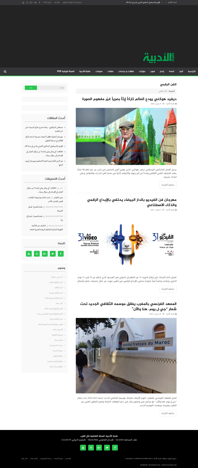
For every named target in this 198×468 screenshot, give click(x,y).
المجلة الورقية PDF (65, 71)
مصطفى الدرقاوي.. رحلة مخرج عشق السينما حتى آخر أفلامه (44, 129)
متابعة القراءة (168, 185)
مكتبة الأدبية (84, 71)
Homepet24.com (154, 465)
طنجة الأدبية (170, 104)
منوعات (99, 71)
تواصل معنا (58, 340)
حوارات (142, 71)
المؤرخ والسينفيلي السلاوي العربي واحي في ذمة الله (143, 2)
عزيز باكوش (58, 197)
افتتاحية (57, 2)
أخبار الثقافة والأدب (56, 282)
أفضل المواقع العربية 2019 (53, 309)
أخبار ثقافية (59, 287)
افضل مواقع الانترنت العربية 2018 (50, 324)
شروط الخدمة (58, 351)
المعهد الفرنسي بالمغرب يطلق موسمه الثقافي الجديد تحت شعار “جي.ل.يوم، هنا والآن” (128, 307)
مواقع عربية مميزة (56, 366)
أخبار (181, 71)
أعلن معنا (59, 303)
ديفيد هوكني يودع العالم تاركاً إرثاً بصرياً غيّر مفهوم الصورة (129, 99)
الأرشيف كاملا (58, 329)
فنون (152, 71)
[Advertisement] (99, 30)
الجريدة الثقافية (57, 335)
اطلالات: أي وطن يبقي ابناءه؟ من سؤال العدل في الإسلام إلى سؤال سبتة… (44, 153)
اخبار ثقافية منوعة (56, 319)
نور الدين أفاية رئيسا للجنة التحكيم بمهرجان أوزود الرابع (44, 163)
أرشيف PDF (47, 2)
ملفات (110, 71)
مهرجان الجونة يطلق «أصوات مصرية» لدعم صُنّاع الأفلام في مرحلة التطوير (44, 138)
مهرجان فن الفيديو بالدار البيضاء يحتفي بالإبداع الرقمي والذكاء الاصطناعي (132, 202)
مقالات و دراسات (126, 71)
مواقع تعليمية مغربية (55, 361)
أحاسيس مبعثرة (57, 277)
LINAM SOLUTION (141, 459)
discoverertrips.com (169, 465)
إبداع (162, 71)
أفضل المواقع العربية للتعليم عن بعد (50, 314)
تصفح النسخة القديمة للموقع (72, 2)
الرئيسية (192, 71)
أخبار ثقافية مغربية (56, 293)
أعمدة (171, 71)
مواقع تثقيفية (58, 356)
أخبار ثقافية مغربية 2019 (54, 298)
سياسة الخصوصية (56, 345)
